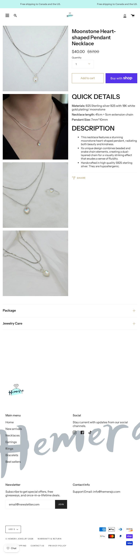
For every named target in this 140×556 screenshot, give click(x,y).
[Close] (117, 255)
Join (107, 291)
